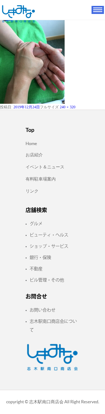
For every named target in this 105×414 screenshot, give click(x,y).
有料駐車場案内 (41, 178)
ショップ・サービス (49, 246)
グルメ (36, 223)
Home (31, 143)
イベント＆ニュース (45, 166)
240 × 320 (67, 107)
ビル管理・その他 (47, 280)
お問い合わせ (42, 310)
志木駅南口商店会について (53, 325)
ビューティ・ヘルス (49, 235)
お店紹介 (34, 154)
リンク (32, 190)
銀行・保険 (40, 257)
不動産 (36, 269)
